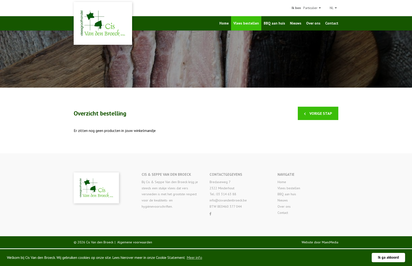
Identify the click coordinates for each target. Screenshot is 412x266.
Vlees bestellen (246, 23)
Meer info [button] (194, 257)
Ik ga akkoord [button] (388, 257)
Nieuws (295, 23)
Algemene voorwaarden (134, 242)
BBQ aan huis (274, 23)
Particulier (310, 8)
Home (224, 23)
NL (332, 8)
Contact (331, 23)
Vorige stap (320, 113)
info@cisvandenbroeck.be (228, 200)
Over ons (313, 23)
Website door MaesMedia (320, 242)
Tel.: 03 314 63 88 (223, 194)
